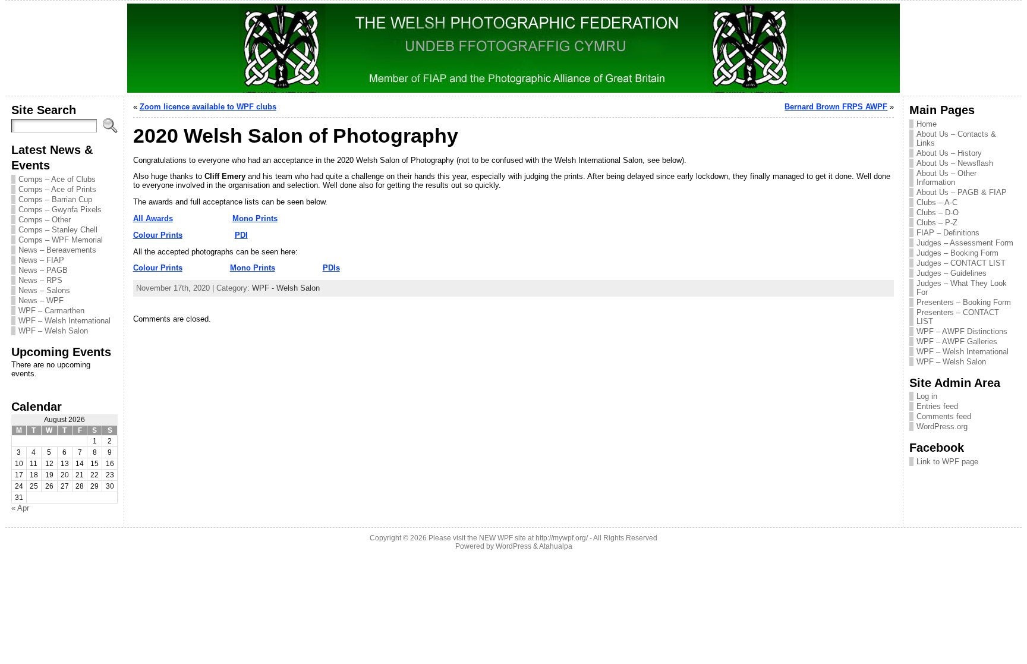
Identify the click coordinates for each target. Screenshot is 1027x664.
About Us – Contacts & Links (956, 138)
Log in (926, 396)
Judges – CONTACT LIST (961, 263)
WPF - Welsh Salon (286, 288)
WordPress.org (942, 426)
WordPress (513, 546)
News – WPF (41, 300)
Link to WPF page (947, 461)
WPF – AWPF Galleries (956, 341)
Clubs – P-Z (936, 222)
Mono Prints (255, 218)
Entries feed (937, 406)
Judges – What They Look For (961, 288)
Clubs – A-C (936, 202)
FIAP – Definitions (947, 232)
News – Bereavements (57, 250)
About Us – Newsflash (954, 163)
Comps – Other (44, 219)
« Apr (20, 507)
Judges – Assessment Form (964, 242)
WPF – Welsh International (64, 320)
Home (926, 123)
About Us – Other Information (946, 178)
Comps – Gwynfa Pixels (60, 209)
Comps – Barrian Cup (55, 199)
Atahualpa (555, 546)
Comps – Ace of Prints (57, 189)
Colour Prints (157, 235)
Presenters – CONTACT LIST (957, 317)
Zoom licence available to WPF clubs (208, 106)
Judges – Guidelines (951, 273)
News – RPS (40, 280)
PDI (241, 235)
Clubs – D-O (937, 212)
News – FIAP (41, 260)
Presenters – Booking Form (963, 302)
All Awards (153, 218)
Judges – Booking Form (957, 252)
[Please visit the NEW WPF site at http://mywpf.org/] (513, 48)
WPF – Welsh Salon (53, 330)
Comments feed (943, 416)
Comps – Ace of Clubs (57, 179)
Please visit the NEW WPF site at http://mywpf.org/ (508, 538)
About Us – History (949, 153)
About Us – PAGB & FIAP (961, 192)
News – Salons (44, 290)
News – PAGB (43, 270)
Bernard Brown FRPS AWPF (836, 106)
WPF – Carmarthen (51, 310)
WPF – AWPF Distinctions (961, 331)
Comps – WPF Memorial (60, 239)
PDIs (331, 267)
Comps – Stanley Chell (57, 229)
